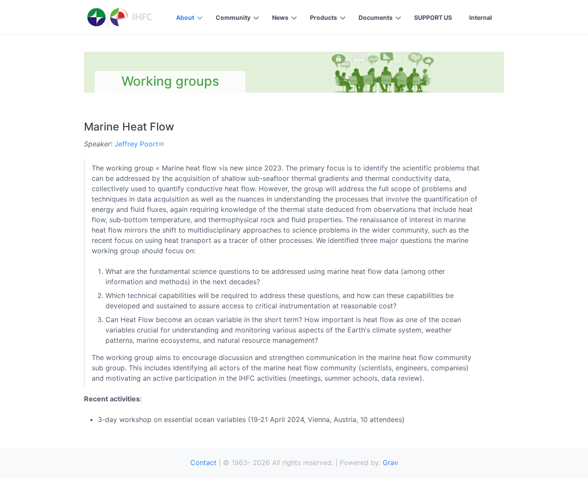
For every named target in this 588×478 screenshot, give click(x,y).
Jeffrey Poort (136, 144)
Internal (480, 17)
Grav (390, 462)
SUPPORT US (433, 17)
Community (233, 17)
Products (323, 17)
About (185, 17)
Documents (376, 17)
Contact (203, 462)
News (280, 17)
